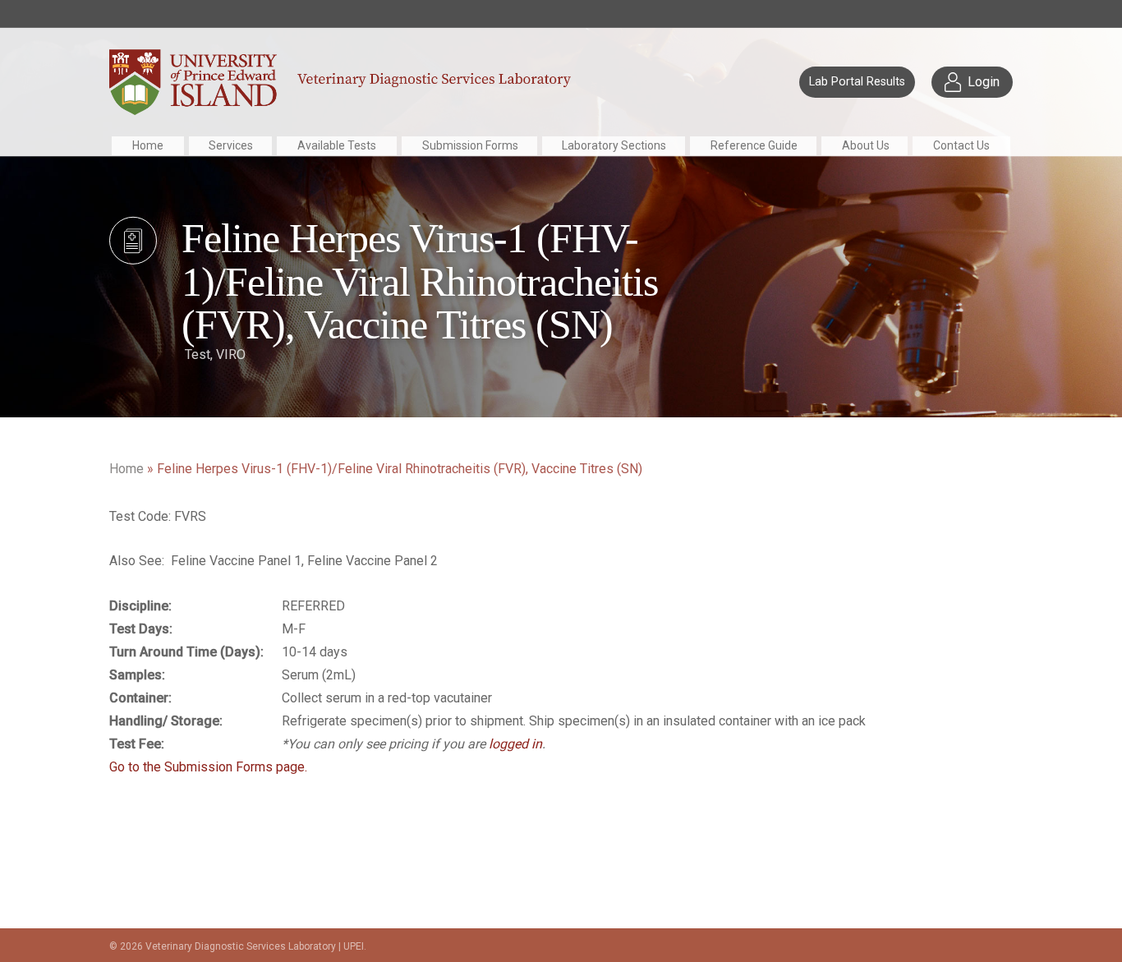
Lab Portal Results (857, 82)
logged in (515, 744)
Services (231, 145)
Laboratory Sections (614, 145)
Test (197, 353)
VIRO (231, 353)
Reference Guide (754, 145)
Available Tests (336, 145)
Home (147, 145)
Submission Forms (470, 145)
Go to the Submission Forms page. (208, 767)
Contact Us (961, 145)
